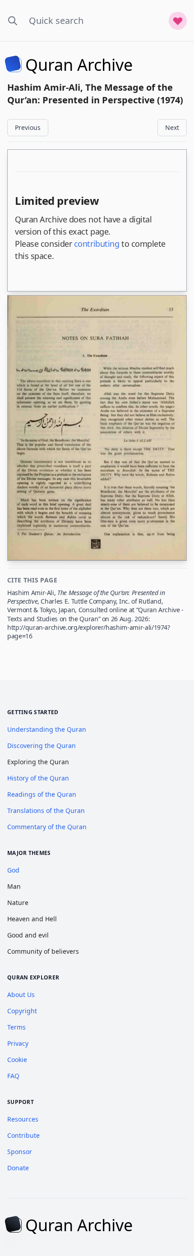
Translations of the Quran (46, 810)
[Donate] (178, 21)
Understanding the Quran (46, 729)
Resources (22, 1119)
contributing (97, 243)
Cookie (17, 1059)
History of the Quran (38, 778)
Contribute (23, 1135)
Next (172, 127)
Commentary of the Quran (47, 826)
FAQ (13, 1075)
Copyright (22, 1011)
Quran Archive (79, 65)
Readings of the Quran (41, 794)
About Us (21, 994)
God (13, 870)
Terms (16, 1027)
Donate (18, 1168)
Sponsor (19, 1151)
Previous (28, 127)
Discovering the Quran (41, 745)
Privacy (17, 1043)
